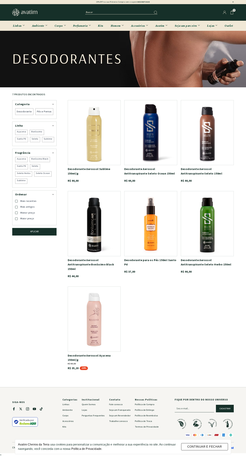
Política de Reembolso (146, 415)
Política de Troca (143, 421)
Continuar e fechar (204, 446)
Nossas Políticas (146, 399)
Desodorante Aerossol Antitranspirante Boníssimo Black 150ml (91, 264)
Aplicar (34, 231)
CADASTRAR (224, 408)
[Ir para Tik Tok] (43, 409)
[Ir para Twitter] (22, 409)
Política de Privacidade (86, 448)
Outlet (229, 26)
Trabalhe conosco (118, 421)
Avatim (159, 26)
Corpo (59, 26)
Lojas (210, 26)
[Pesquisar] (155, 12)
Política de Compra (144, 404)
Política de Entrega (144, 410)
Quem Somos (89, 404)
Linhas (17, 26)
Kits (100, 26)
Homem (116, 26)
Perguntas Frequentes (93, 415)
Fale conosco (116, 404)
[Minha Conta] (224, 12)
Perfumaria (80, 26)
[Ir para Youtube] (36, 409)
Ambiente (38, 26)
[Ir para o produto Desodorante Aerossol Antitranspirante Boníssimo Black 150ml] (94, 223)
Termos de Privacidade (147, 426)
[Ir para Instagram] (29, 409)
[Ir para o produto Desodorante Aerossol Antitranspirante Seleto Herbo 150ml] (207, 223)
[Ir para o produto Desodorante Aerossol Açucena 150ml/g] (94, 318)
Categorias (69, 399)
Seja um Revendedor (120, 415)
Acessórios (138, 26)
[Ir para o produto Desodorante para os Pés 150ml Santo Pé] (150, 223)
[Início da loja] (24, 12)
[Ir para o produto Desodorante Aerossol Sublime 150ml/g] (94, 132)
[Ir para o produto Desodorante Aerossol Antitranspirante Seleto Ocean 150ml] (150, 132)
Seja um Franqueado (120, 410)
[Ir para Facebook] (15, 409)
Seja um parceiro (186, 26)
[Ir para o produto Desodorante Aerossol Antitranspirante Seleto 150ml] (207, 132)
